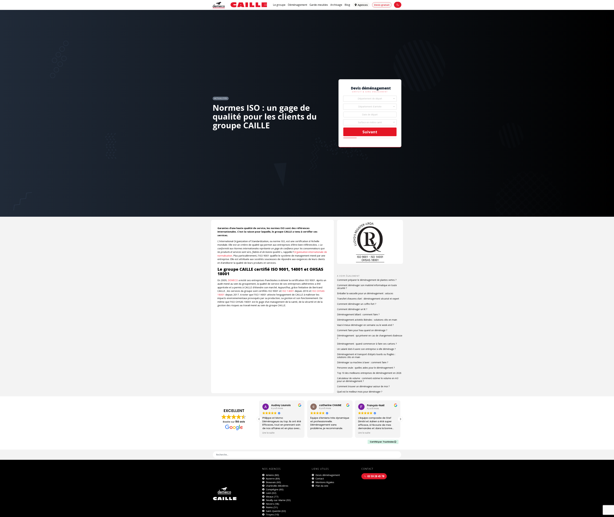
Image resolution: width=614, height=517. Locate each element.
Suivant (369, 131)
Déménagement (297, 5)
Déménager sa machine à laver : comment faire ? (362, 362)
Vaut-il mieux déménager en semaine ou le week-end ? (365, 325)
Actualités (220, 98)
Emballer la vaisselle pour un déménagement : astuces (365, 293)
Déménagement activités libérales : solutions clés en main (367, 319)
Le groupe (279, 5)
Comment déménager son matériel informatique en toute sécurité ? (367, 287)
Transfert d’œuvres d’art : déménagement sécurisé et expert (368, 298)
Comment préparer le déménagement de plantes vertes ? (366, 279)
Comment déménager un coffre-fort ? (356, 303)
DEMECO (233, 280)
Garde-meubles (319, 5)
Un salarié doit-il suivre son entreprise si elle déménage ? (366, 348)
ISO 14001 (288, 290)
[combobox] (370, 98)
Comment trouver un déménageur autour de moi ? (363, 386)
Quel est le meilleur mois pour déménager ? (359, 391)
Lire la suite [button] (316, 432)
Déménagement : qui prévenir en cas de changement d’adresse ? (369, 337)
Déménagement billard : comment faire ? (358, 314)
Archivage (336, 5)
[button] (400, 419)
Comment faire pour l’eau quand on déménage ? (362, 330)
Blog (347, 5)
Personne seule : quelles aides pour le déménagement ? (366, 367)
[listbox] (370, 122)
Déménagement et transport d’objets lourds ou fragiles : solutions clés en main (366, 356)
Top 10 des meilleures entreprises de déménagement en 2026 (369, 372)
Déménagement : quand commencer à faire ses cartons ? (367, 343)
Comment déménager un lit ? (352, 309)
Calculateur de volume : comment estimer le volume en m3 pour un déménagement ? (367, 380)
